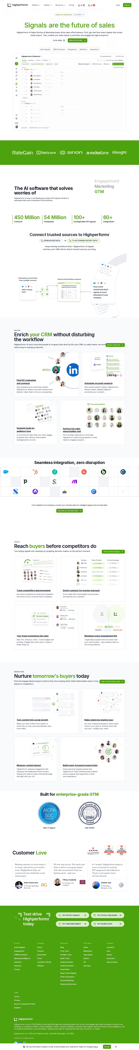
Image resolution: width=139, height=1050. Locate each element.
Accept (106, 1047)
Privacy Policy (92, 1047)
